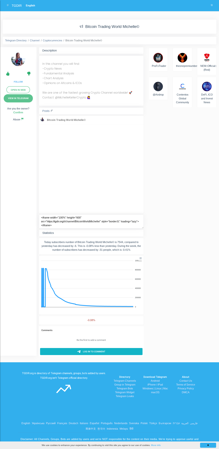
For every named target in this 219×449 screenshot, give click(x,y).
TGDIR (17, 5)
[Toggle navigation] (211, 6)
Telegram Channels (125, 380)
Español (94, 423)
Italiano (84, 423)
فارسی (194, 423)
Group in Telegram (124, 384)
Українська (38, 423)
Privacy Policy (186, 388)
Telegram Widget (124, 392)
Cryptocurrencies (52, 40)
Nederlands (120, 423)
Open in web (18, 90)
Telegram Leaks (125, 396)
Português (107, 423)
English (25, 423)
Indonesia (112, 428)
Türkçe (153, 423)
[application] (91, 284)
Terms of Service (185, 384)
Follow (18, 82)
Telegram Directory (16, 40)
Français (62, 423)
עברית (176, 423)
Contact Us (185, 380)
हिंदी (131, 428)
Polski (144, 423)
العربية (184, 423)
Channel (35, 40)
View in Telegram (18, 98)
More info (156, 445)
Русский (51, 423)
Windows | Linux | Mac (155, 388)
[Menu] (141, 258)
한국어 (101, 428)
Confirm (18, 112)
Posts (46, 111)
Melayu (124, 428)
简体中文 (91, 428)
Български (165, 423)
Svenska (134, 423)
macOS (155, 392)
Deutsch (73, 423)
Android (155, 380)
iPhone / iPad (155, 384)
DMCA (186, 392)
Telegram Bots (125, 388)
